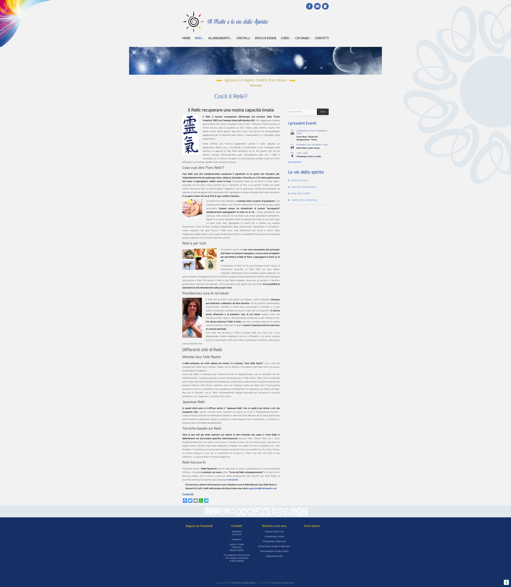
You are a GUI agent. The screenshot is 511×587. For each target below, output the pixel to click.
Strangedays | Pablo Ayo (274, 541)
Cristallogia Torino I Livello (308, 156)
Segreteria (237, 531)
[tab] (308, 180)
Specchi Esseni (265, 38)
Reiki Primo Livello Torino (308, 148)
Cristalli (243, 38)
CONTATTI (322, 38)
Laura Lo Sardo (237, 544)
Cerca (323, 111)
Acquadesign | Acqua (274, 536)
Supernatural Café (274, 556)
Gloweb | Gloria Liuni (274, 531)
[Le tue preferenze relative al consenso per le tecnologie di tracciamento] (506, 582)
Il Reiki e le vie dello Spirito (238, 21)
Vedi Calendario (294, 162)
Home (186, 38)
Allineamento (219, 38)
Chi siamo (302, 38)
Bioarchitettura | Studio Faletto (274, 551)
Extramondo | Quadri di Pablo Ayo (274, 546)
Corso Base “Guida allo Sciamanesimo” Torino (307, 138)
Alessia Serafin (237, 550)
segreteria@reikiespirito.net (263, 488)
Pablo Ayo (237, 547)
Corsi (285, 38)
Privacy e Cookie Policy (283, 583)
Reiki (198, 38)
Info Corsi (236, 534)
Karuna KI (233, 479)
